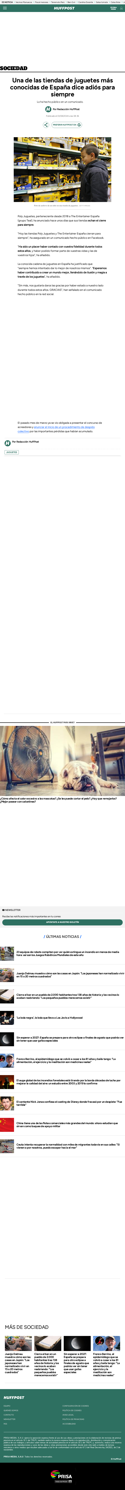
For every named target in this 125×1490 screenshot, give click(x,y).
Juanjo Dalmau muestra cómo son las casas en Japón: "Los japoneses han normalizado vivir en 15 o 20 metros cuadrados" (70, 975)
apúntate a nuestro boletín (62, 922)
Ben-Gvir (71, 2)
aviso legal (68, 1415)
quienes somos (11, 1410)
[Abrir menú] (5, 8)
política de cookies (71, 1410)
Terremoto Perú (57, 2)
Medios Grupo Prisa (62, 1481)
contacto (9, 1415)
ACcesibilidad (69, 1424)
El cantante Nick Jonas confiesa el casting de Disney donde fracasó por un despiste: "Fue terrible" (69, 1103)
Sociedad (13, 68)
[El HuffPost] (64, 8)
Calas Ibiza (115, 2)
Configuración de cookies (75, 1406)
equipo (7, 1406)
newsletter (9, 1419)
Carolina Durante (85, 2)
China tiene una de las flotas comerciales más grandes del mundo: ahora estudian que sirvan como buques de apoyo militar (67, 1125)
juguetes (11, 452)
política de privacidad (73, 1419)
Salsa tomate (102, 2)
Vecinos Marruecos (24, 2)
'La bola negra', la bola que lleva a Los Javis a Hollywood (49, 1017)
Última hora (113, 8)
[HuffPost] (14, 1397)
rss (5, 1424)
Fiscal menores (41, 2)
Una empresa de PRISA (62, 1474)
